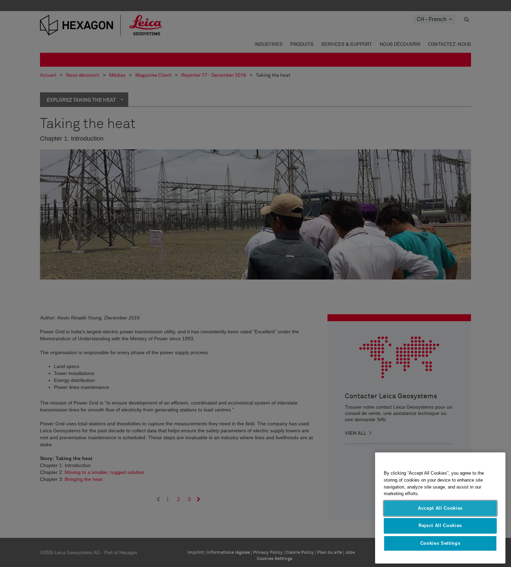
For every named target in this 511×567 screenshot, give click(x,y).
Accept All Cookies (440, 508)
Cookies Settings (440, 543)
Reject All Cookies (440, 525)
